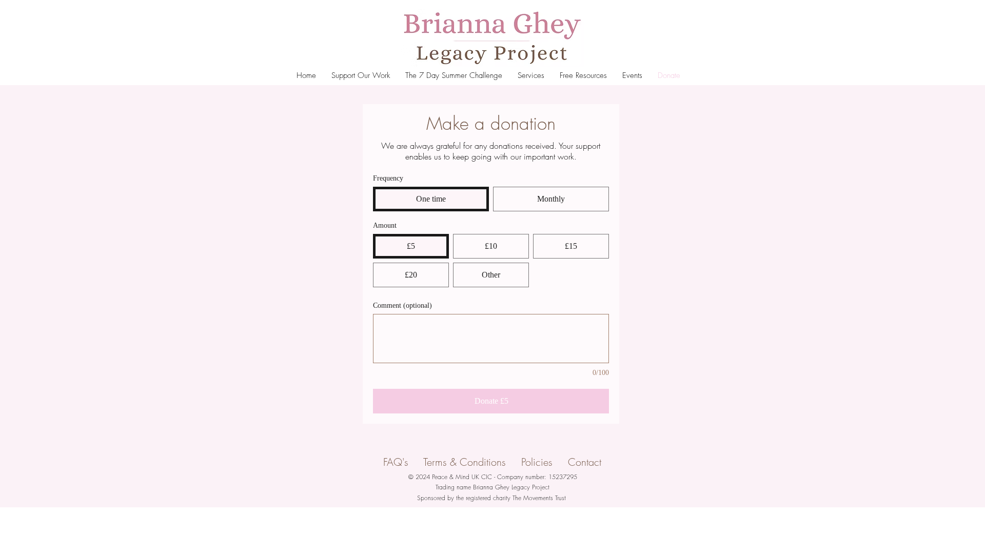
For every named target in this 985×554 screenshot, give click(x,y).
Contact (584, 462)
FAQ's (403, 462)
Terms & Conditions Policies (495, 462)
